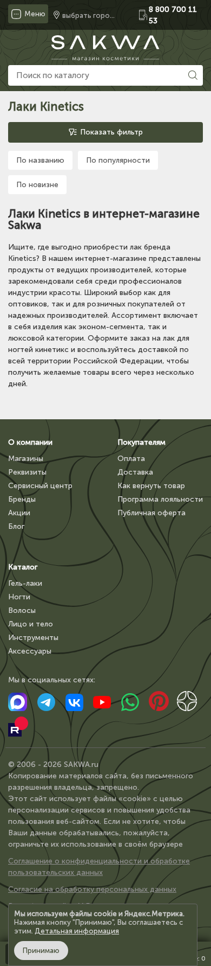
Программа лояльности (160, 499)
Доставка (135, 472)
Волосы (22, 610)
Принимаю (41, 950)
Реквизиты (27, 472)
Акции (19, 512)
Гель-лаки (25, 583)
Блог (16, 526)
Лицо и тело (30, 624)
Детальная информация (77, 931)
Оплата (131, 458)
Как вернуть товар (151, 485)
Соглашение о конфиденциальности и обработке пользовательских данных (99, 866)
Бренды (22, 499)
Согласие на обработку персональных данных (92, 889)
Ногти (19, 597)
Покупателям (141, 442)
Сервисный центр (40, 485)
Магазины (25, 458)
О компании (30, 442)
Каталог (22, 567)
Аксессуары (29, 651)
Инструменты (33, 637)
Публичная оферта (151, 512)
